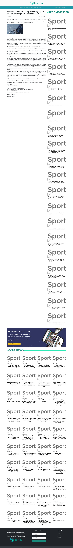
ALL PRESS (33, 7)
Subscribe (39, 540)
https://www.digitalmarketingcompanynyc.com (30, 46)
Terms (46, 546)
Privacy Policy (51, 546)
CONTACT (39, 7)
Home (59, 533)
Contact (59, 537)
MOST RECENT (27, 7)
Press (59, 534)
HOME (21, 7)
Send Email (12, 87)
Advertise (60, 536)
